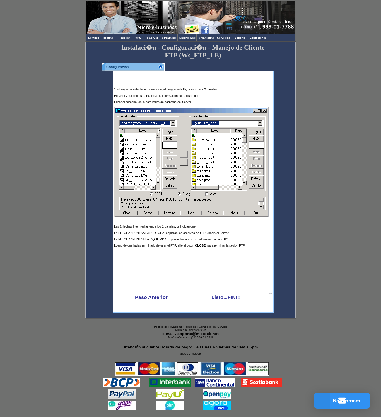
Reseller (124, 37)
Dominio (93, 37)
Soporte (240, 37)
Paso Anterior (151, 297)
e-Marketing (206, 37)
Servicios (223, 37)
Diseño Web (187, 37)
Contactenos (257, 37)
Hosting (108, 37)
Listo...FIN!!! (226, 297)
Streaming (168, 37)
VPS (138, 37)
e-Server (152, 37)
